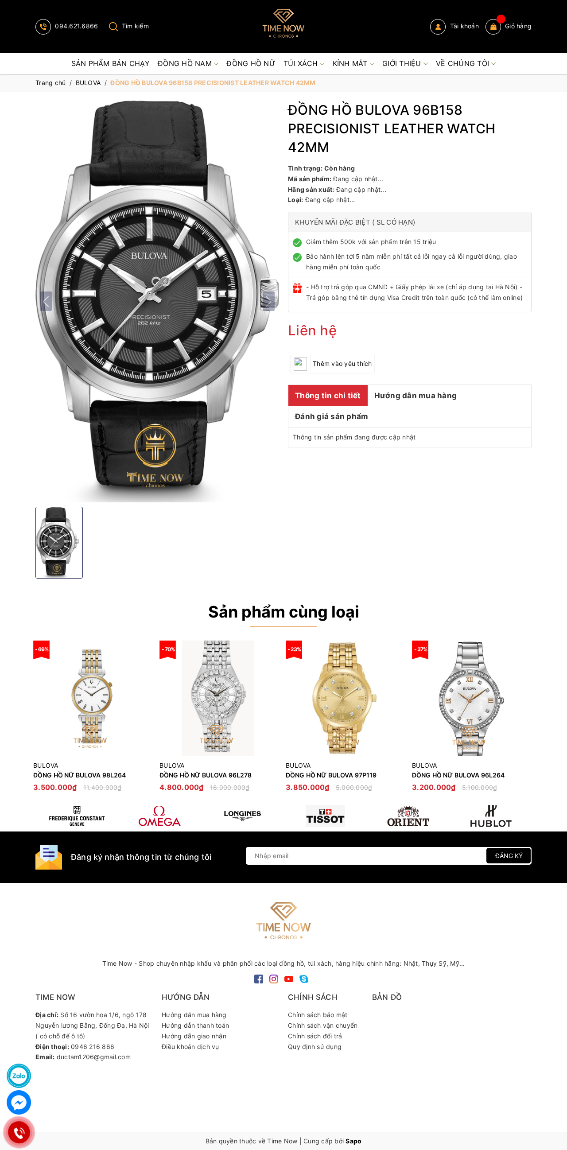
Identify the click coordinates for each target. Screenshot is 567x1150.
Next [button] (525, 720)
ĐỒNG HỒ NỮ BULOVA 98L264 (79, 775)
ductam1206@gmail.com (94, 1057)
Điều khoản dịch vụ (190, 1046)
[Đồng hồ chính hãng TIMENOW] (76, 816)
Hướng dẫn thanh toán (195, 1025)
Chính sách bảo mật (318, 1014)
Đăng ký (509, 855)
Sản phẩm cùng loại (283, 612)
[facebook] (258, 978)
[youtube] (288, 978)
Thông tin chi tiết (328, 395)
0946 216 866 (92, 1046)
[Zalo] (19, 1076)
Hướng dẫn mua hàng (415, 395)
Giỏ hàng (518, 26)
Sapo (353, 1141)
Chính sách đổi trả (315, 1036)
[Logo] (283, 26)
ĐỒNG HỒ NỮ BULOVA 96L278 (205, 775)
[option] (92, 720)
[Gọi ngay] (19, 1132)
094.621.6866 (75, 26)
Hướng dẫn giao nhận (194, 1036)
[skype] (303, 978)
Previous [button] (42, 720)
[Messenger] (19, 1102)
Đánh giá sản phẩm (331, 416)
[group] (157, 301)
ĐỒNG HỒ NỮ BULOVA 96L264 (458, 775)
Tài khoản (463, 26)
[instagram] (273, 978)
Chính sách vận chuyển (322, 1025)
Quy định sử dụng (315, 1046)
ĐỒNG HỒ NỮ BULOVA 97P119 (331, 775)
